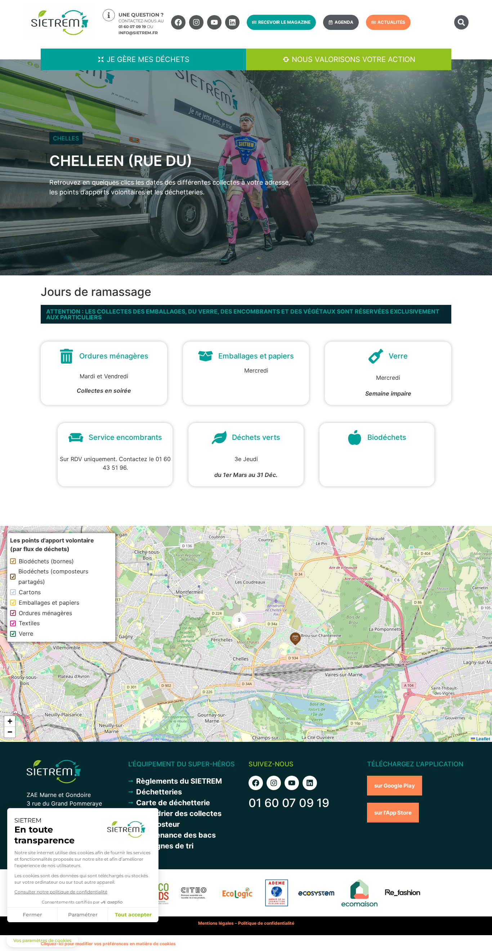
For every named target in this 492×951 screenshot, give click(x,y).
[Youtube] (214, 22)
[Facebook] (178, 22)
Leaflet (482, 738)
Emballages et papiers (49, 602)
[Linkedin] (232, 22)
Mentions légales (216, 923)
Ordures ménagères (45, 613)
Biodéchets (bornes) (46, 561)
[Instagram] (196, 22)
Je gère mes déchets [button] (148, 59)
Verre (26, 633)
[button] (461, 22)
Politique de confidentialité (266, 923)
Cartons (30, 592)
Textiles (29, 623)
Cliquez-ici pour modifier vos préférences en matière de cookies (108, 943)
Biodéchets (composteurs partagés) (53, 576)
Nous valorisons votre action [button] (353, 59)
